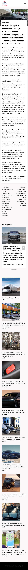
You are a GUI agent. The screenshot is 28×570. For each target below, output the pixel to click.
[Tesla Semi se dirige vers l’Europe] (14, 287)
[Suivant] (23, 248)
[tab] (12, 269)
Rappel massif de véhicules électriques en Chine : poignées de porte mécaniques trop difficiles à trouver (13, 383)
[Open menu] (25, 3)
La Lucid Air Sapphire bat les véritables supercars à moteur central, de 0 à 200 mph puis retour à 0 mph (13, 467)
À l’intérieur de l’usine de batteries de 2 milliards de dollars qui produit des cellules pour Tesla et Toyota (13, 354)
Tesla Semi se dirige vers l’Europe (10, 298)
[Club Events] (4, 3)
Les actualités (6, 22)
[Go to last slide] (4, 248)
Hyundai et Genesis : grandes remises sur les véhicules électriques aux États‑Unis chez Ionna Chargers (13, 325)
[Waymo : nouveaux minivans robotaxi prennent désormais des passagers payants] (14, 512)
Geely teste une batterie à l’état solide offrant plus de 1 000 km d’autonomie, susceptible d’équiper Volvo (14, 496)
